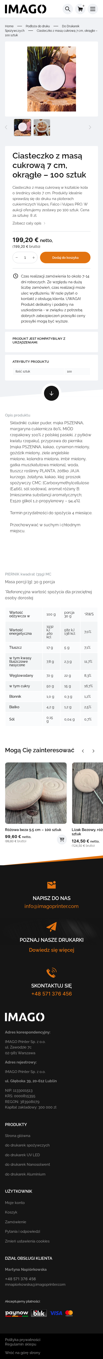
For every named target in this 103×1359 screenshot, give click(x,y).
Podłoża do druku (38, 26)
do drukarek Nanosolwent (27, 1164)
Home (9, 26)
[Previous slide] (82, 751)
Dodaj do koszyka (65, 258)
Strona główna (17, 1136)
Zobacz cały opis (26, 223)
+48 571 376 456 (51, 994)
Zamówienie (15, 1222)
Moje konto (15, 1202)
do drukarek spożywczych (27, 1145)
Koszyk (11, 1212)
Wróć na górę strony (22, 1352)
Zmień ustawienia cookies (27, 1241)
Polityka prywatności (22, 1340)
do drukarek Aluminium (25, 1174)
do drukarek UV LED (22, 1155)
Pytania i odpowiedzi (22, 1231)
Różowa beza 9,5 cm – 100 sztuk (33, 830)
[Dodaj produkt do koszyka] (62, 839)
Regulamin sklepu (20, 1344)
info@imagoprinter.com (51, 906)
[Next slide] (93, 751)
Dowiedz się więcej (51, 950)
